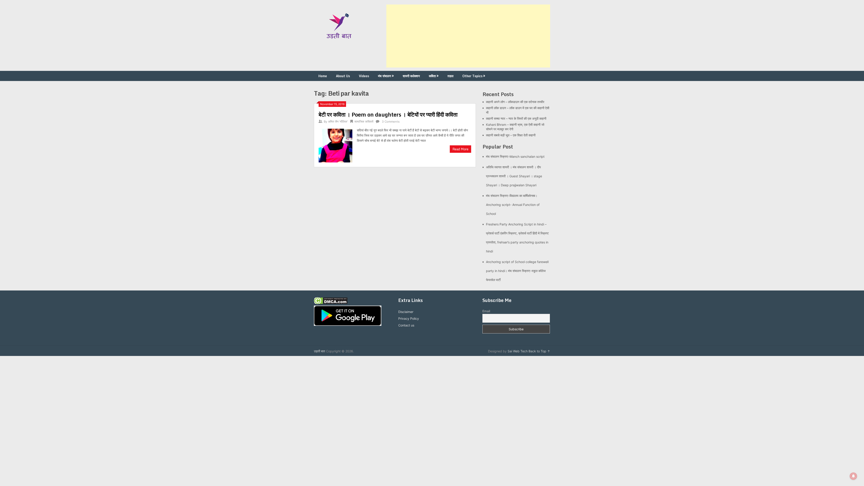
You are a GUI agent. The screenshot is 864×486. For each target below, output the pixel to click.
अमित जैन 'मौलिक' (338, 121)
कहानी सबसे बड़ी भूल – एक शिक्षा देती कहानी (511, 135)
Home (322, 76)
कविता (432, 76)
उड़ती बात (319, 351)
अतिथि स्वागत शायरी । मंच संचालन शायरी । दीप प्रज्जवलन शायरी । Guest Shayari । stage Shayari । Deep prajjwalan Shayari (514, 176)
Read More (460, 149)
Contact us (406, 325)
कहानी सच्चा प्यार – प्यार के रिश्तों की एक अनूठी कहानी (516, 118)
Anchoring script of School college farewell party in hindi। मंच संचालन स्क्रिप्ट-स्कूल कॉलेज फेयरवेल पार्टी (517, 271)
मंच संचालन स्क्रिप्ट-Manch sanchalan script (515, 156)
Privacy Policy (408, 318)
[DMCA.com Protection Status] (330, 303)
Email (486, 311)
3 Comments (391, 121)
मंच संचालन (384, 76)
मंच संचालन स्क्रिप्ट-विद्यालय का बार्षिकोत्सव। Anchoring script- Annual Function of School (513, 205)
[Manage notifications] (853, 476)
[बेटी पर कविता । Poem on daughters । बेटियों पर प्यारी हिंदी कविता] (335, 145)
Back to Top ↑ (539, 351)
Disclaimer (405, 312)
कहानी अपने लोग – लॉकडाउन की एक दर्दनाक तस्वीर (515, 102)
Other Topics (472, 76)
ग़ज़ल (450, 76)
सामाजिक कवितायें (363, 121)
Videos (364, 76)
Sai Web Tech (518, 351)
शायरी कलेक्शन (411, 76)
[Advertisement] (468, 36)
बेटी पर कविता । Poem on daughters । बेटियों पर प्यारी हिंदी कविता (388, 114)
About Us (343, 76)
